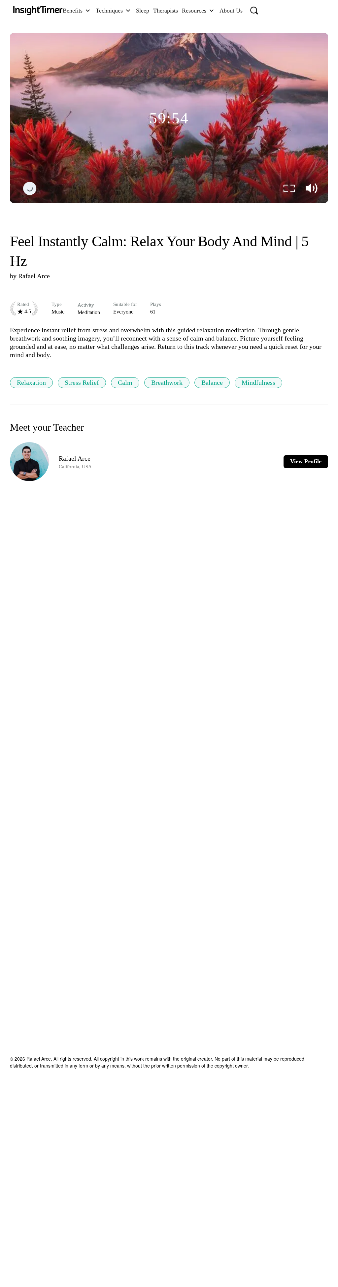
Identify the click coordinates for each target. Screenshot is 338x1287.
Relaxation (31, 382)
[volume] (311, 188)
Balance (212, 382)
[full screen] (289, 188)
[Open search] (254, 10)
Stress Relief (82, 382)
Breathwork (167, 382)
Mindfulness (258, 382)
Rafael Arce (34, 276)
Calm (125, 382)
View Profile (305, 461)
